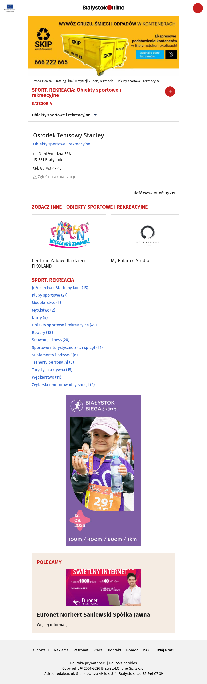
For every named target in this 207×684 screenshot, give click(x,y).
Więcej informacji (53, 624)
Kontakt (114, 650)
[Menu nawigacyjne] (198, 8)
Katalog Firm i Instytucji (71, 81)
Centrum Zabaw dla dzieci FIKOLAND (58, 263)
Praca (98, 650)
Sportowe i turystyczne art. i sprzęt (63, 347)
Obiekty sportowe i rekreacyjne (138, 81)
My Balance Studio (130, 260)
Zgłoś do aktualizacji (56, 176)
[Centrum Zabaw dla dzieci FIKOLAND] (69, 235)
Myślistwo (40, 310)
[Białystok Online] (103, 8)
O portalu (41, 650)
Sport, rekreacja (102, 81)
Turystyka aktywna (48, 369)
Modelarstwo (43, 302)
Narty (37, 317)
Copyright (70, 668)
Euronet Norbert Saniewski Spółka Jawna (93, 614)
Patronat (81, 650)
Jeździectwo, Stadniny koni (56, 287)
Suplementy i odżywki (52, 355)
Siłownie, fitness (47, 339)
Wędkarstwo (43, 377)
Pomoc (132, 650)
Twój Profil (165, 650)
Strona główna (42, 81)
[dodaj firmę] (170, 91)
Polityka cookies (123, 663)
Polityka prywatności (88, 663)
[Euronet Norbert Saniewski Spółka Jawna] (103, 587)
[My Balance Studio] (148, 235)
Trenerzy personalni (50, 362)
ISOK (147, 650)
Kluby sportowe (46, 295)
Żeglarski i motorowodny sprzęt (60, 384)
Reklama (61, 650)
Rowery (38, 332)
